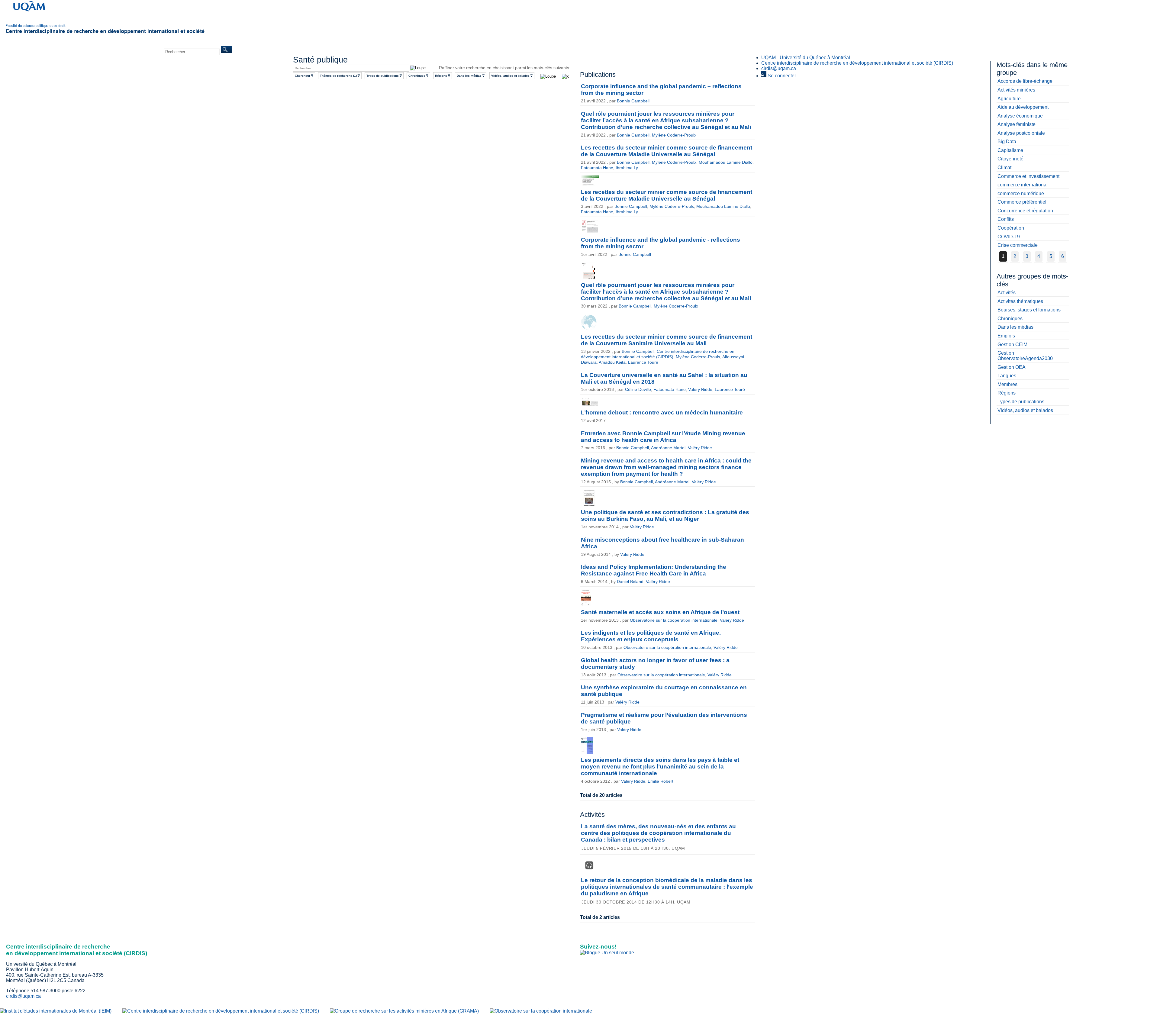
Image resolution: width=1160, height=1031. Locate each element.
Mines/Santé (102, 48)
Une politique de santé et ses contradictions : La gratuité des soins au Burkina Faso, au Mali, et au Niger (665, 515)
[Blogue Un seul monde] (607, 952)
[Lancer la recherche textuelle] (418, 67)
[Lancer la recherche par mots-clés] (546, 76)
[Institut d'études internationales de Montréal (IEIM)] (55, 1010)
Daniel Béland (630, 581)
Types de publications (1020, 401)
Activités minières (1016, 89)
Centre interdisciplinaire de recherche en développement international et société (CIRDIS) (857, 63)
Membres (1007, 384)
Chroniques (1010, 318)
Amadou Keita (612, 362)
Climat (1004, 167)
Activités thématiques (1020, 301)
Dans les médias (1015, 327)
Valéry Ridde (700, 389)
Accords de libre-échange (1024, 81)
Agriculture (1009, 98)
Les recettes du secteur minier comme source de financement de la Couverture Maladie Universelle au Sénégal (666, 150)
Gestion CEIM (1012, 344)
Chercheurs (39, 48)
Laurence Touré (643, 362)
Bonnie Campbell (633, 100)
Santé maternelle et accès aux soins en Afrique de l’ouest (660, 612)
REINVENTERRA (127, 48)
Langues (1006, 375)
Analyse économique (1020, 115)
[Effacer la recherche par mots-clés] (564, 76)
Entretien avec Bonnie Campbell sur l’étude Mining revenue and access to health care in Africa (663, 436)
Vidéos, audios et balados (1025, 410)
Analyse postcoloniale (1021, 133)
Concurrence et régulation (1025, 210)
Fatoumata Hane (597, 167)
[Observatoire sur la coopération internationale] (541, 1010)
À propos (21, 48)
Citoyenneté (1010, 158)
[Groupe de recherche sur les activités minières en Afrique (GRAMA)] (404, 1010)
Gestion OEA (1011, 367)
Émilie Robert (660, 781)
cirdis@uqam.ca (778, 68)
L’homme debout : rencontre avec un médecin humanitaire (662, 412)
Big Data (1006, 141)
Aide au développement (1023, 107)
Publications (59, 48)
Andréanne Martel (668, 447)
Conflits (1005, 219)
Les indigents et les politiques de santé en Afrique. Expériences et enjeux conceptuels (651, 636)
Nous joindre (153, 48)
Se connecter (781, 75)
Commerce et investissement (1028, 176)
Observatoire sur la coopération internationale (673, 620)
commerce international (1022, 184)
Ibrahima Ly (627, 167)
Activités (1006, 292)
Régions (1006, 392)
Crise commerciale (1017, 245)
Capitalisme (1010, 150)
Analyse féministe (1016, 124)
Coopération (1010, 227)
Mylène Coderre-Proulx (674, 135)
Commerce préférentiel (1021, 202)
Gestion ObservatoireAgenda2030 (1025, 355)
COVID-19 (1008, 236)
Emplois (1006, 335)
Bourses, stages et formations (1029, 309)
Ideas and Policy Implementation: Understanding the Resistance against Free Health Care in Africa (653, 570)
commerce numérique (1020, 193)
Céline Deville (638, 389)
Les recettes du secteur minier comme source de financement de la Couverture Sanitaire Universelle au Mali (666, 339)
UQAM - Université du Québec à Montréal (805, 57)
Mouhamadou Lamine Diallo (725, 162)
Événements (81, 48)
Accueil (6, 48)
